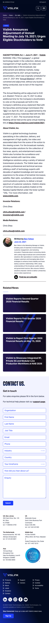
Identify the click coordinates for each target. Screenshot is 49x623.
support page (39, 401)
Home (5, 15)
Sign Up (8, 616)
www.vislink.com (10, 196)
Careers (22, 583)
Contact (7, 593)
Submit (8, 503)
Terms (37, 588)
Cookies (37, 583)
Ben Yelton (29, 239)
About (7, 585)
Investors (8, 591)
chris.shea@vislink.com (14, 212)
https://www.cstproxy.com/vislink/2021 (26, 123)
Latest (7, 588)
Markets (7, 583)
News (11, 15)
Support (43, 2)
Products (8, 580)
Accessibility (39, 585)
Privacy (37, 580)
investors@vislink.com (13, 215)
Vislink (42, 55)
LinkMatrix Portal (9, 2)
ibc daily (17, 15)
